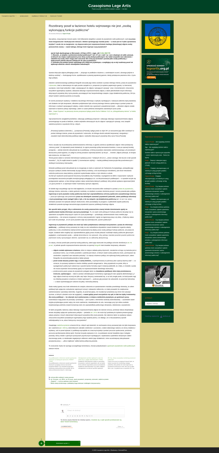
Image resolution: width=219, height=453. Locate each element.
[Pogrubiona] (68, 416)
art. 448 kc (63, 328)
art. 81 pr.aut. (69, 379)
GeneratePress (122, 450)
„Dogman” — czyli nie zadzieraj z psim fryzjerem (64, 381)
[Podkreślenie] (72, 416)
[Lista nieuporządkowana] (80, 416)
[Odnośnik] (87, 416)
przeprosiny (88, 379)
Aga (146, 147)
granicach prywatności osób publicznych (121, 346)
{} (89, 415)
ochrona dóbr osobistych (57, 377)
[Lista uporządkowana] (77, 416)
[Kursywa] (70, 416)
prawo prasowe (69, 377)
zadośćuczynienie (63, 325)
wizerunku (53, 85)
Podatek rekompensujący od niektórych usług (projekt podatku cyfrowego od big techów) (157, 170)
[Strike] (75, 416)
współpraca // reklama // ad (39, 16)
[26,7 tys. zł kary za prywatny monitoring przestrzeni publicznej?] (122, 363)
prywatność (81, 379)
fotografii (97, 245)
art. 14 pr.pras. (55, 379)
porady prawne (24, 16)
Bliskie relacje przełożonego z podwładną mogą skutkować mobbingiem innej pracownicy (75, 383)
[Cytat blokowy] (82, 416)
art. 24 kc (94, 312)
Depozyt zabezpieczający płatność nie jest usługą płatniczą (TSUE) (156, 163)
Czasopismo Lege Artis (109, 6)
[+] (92, 415)
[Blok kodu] (84, 416)
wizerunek (95, 379)
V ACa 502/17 (105, 53)
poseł (75, 379)
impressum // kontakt (56, 16)
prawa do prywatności (125, 189)
